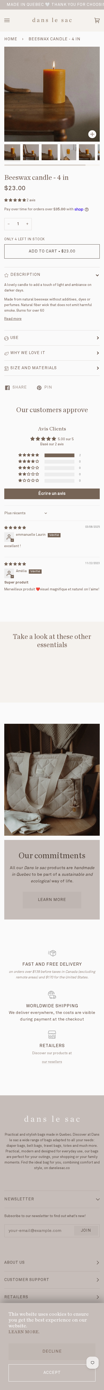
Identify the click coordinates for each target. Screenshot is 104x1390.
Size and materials (33, 368)
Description (25, 275)
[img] (15, 527)
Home (10, 39)
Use (14, 338)
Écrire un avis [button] (52, 494)
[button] (15, 200)
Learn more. (24, 1332)
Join (86, 1230)
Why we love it (27, 353)
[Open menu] (12, 20)
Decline (52, 1351)
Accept (52, 1373)
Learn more (52, 900)
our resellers (52, 1062)
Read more (13, 318)
